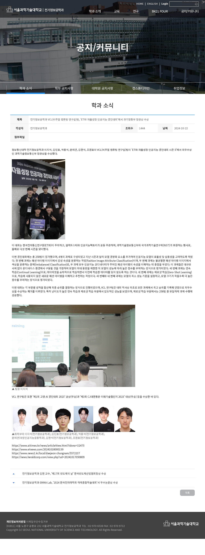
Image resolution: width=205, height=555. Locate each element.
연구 (135, 11)
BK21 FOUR (160, 11)
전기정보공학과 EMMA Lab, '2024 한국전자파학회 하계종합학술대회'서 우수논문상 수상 (70, 482)
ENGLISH (152, 3)
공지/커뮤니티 (190, 11)
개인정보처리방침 (16, 521)
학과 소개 (95, 11)
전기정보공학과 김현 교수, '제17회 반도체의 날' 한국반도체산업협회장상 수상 (64, 473)
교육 (116, 11)
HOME (140, 3)
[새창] (24, 9)
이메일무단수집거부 (37, 521)
